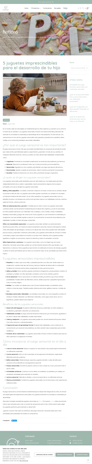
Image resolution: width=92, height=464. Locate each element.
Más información (23, 460)
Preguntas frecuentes (54, 443)
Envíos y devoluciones (54, 440)
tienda (52, 401)
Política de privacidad (32, 443)
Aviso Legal (29, 440)
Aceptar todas (82, 454)
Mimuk (41, 401)
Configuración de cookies (44, 454)
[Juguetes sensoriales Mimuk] (6, 8)
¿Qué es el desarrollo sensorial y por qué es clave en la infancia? (77, 119)
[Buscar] (83, 8)
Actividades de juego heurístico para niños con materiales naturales (79, 87)
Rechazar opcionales (64, 454)
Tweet (14, 420)
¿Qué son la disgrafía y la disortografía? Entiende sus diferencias (79, 109)
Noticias (6, 120)
